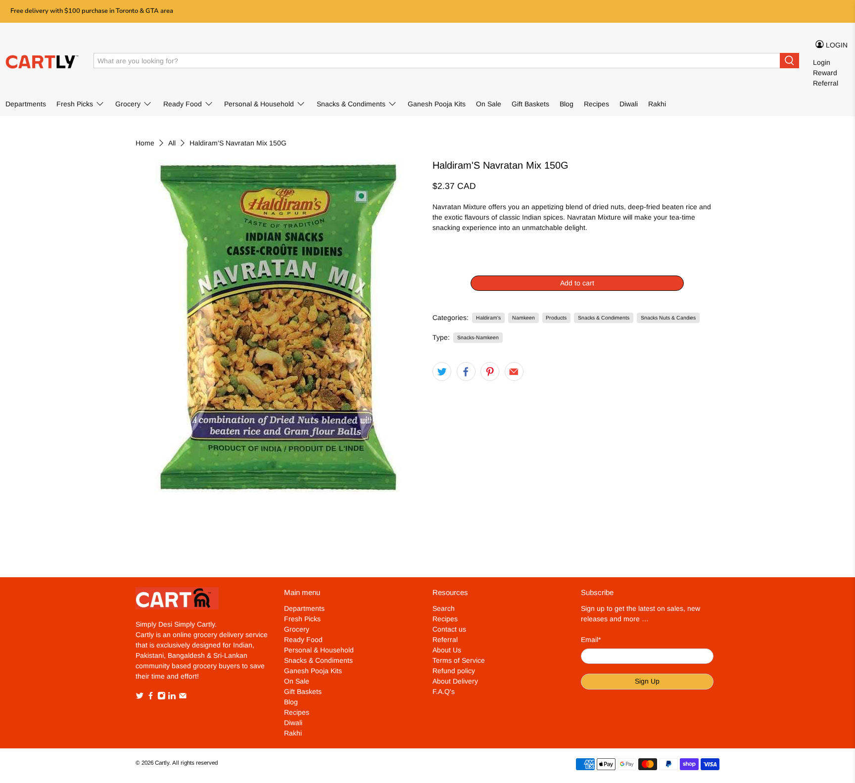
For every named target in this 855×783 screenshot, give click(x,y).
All (172, 142)
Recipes (596, 104)
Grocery (128, 104)
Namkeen (523, 318)
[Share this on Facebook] (466, 371)
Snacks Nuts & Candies (668, 318)
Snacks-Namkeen (478, 337)
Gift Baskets (530, 104)
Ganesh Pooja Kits (437, 104)
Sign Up (647, 681)
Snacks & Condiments (351, 104)
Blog (566, 104)
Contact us (449, 629)
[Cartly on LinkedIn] (172, 697)
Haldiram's (488, 318)
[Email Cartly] (183, 697)
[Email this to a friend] (514, 371)
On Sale (488, 104)
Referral (825, 83)
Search (443, 608)
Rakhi (657, 104)
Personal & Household (259, 104)
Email (591, 640)
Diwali (628, 104)
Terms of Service (458, 660)
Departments (25, 104)
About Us (446, 650)
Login (821, 62)
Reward (825, 73)
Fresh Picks (74, 104)
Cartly (162, 762)
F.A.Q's (443, 691)
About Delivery (455, 681)
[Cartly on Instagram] (161, 697)
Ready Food (182, 104)
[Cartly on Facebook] (150, 697)
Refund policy (453, 671)
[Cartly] (42, 61)
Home (145, 142)
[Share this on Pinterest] (489, 371)
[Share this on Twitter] (441, 371)
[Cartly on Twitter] (140, 697)
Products (556, 318)
